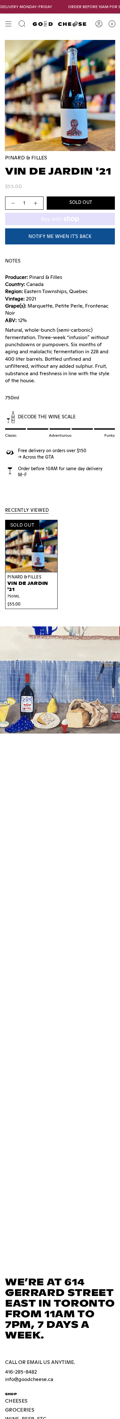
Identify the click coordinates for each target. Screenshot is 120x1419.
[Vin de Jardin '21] (31, 546)
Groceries (19, 1409)
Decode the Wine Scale (47, 417)
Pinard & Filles (26, 157)
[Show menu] (8, 23)
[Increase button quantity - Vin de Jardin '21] (36, 203)
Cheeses (16, 1400)
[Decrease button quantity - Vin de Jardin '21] (12, 203)
